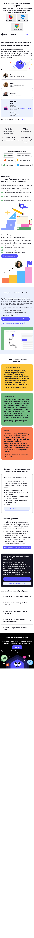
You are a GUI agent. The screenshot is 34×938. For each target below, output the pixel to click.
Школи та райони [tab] (7, 293)
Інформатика (9, 165)
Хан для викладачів (25, 165)
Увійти (23, 119)
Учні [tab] (23, 293)
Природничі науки (24, 160)
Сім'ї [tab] (27, 293)
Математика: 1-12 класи (23, 155)
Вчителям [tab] (17, 293)
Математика (9, 155)
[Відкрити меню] (32, 34)
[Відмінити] (32, 1)
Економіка (10, 160)
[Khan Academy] (8, 34)
